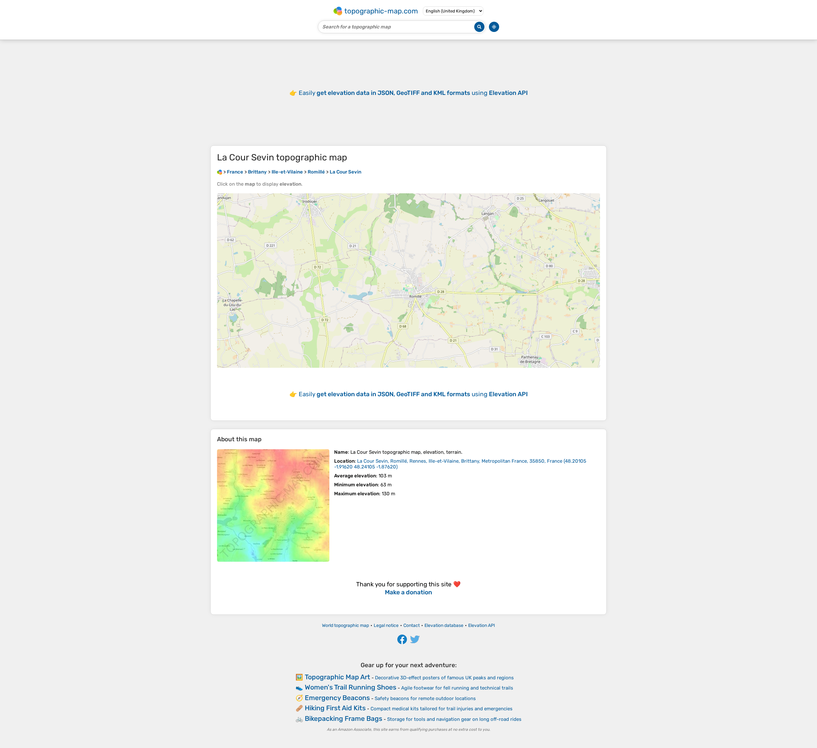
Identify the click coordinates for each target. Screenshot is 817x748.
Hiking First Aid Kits (335, 708)
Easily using (413, 92)
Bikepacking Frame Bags (343, 718)
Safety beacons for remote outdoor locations (425, 698)
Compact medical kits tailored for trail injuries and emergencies (442, 709)
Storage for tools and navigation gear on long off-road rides (454, 719)
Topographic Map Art (337, 677)
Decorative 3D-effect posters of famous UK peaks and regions (444, 678)
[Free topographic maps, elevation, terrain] (219, 172)
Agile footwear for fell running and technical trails (457, 688)
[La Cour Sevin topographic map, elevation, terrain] (273, 505)
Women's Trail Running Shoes (350, 687)
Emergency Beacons (337, 698)
